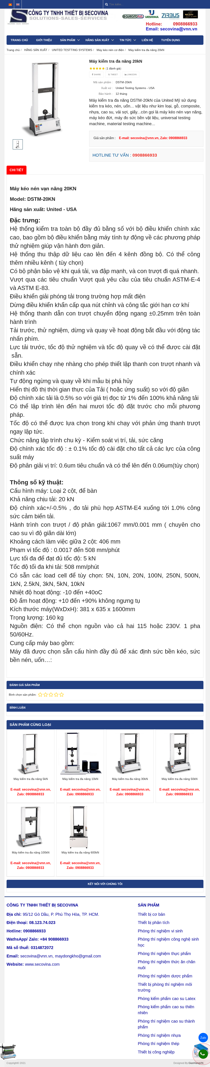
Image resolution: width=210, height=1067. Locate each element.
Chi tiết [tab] (16, 170)
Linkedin (131, 74)
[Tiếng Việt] (10, 4)
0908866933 (144, 155)
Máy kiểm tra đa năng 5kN (31, 779)
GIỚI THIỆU (44, 40)
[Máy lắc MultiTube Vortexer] (8, 1051)
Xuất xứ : (107, 88)
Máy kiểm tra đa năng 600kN (80, 852)
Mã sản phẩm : (103, 82)
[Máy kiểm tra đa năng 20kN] (46, 97)
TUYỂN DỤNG (170, 40)
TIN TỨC (125, 40)
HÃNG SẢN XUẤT (97, 40)
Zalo (203, 1037)
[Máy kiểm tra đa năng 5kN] (30, 773)
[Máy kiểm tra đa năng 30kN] (129, 773)
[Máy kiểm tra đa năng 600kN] (80, 847)
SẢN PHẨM (67, 40)
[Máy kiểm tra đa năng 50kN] (179, 773)
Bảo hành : (106, 93)
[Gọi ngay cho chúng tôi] (203, 1054)
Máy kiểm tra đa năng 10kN (80, 779)
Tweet (114, 74)
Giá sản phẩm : (104, 138)
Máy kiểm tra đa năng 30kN (130, 779)
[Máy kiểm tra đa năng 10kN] (80, 773)
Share (97, 74)
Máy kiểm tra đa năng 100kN (30, 852)
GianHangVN (195, 1063)
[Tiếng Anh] (17, 4)
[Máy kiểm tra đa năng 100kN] (30, 847)
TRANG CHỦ (19, 40)
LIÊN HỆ (147, 40)
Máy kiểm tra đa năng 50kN (179, 779)
